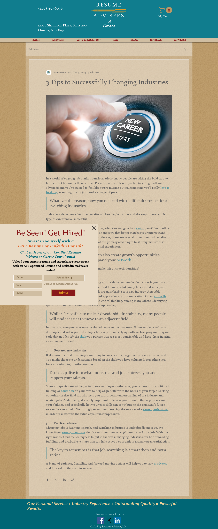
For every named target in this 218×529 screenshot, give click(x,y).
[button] (94, 228)
